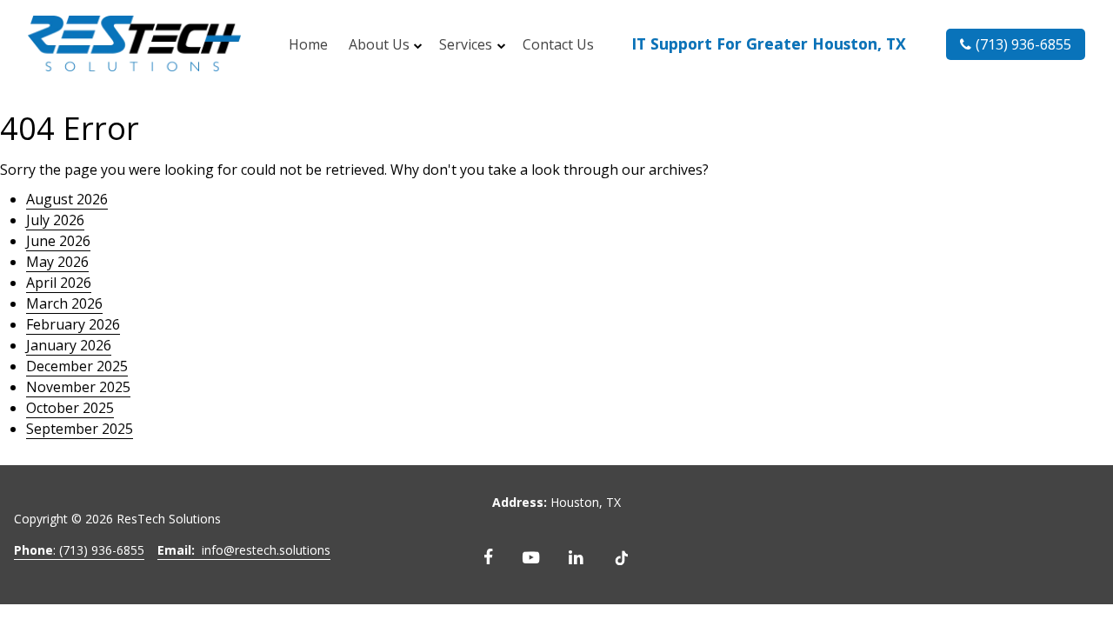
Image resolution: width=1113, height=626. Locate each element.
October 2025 (70, 407)
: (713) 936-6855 (79, 550)
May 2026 (57, 261)
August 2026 (67, 199)
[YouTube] (531, 557)
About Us (379, 44)
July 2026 (55, 220)
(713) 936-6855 (1023, 44)
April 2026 (58, 282)
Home (308, 44)
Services (465, 44)
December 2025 (77, 366)
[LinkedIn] (576, 557)
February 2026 (73, 324)
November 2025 (78, 386)
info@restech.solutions (243, 550)
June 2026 (58, 240)
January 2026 (68, 345)
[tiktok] (621, 557)
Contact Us (558, 44)
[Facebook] (488, 557)
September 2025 (79, 428)
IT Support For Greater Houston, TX (768, 43)
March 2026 (64, 303)
